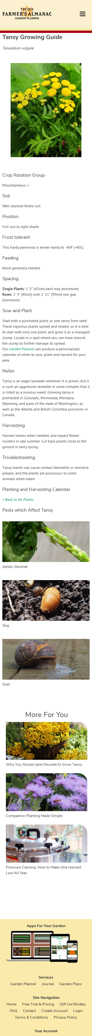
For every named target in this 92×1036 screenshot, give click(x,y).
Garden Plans (70, 984)
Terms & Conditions (31, 1017)
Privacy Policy (65, 1017)
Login (78, 1010)
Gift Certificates (73, 1004)
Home (11, 1004)
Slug (5, 625)
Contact (29, 1010)
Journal (48, 984)
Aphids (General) (15, 566)
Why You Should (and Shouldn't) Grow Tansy (44, 764)
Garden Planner (21, 349)
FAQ (13, 1010)
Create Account (54, 1010)
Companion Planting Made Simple (34, 815)
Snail (6, 684)
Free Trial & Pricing (38, 1004)
